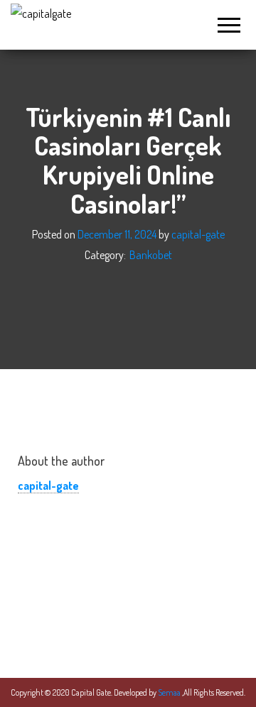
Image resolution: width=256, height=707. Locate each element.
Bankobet (150, 255)
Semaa (170, 692)
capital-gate (198, 235)
